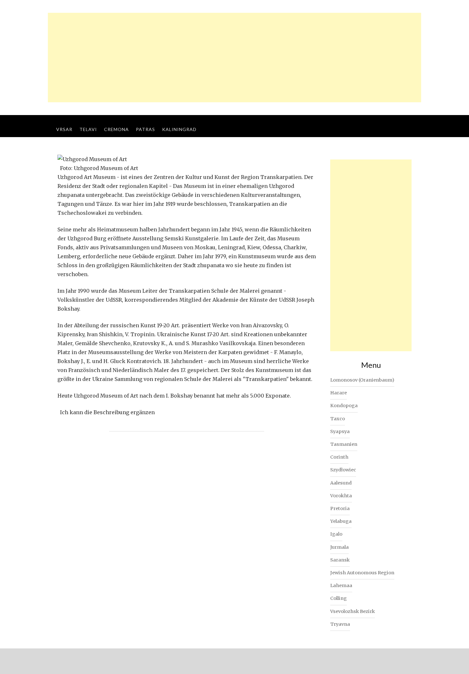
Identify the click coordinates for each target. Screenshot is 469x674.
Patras (145, 129)
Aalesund (341, 483)
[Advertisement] (234, 57)
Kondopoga (344, 405)
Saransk (340, 560)
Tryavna (340, 624)
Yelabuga (341, 521)
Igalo (336, 534)
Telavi (88, 129)
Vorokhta (341, 496)
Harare (338, 393)
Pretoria (340, 508)
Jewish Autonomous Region (362, 573)
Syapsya (340, 431)
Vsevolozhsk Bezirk (352, 611)
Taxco (337, 419)
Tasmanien (343, 444)
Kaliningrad (179, 129)
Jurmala (339, 547)
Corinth (339, 457)
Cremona (116, 129)
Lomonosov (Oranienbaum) (362, 380)
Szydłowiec (343, 470)
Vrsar (64, 129)
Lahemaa (341, 585)
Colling (338, 598)
